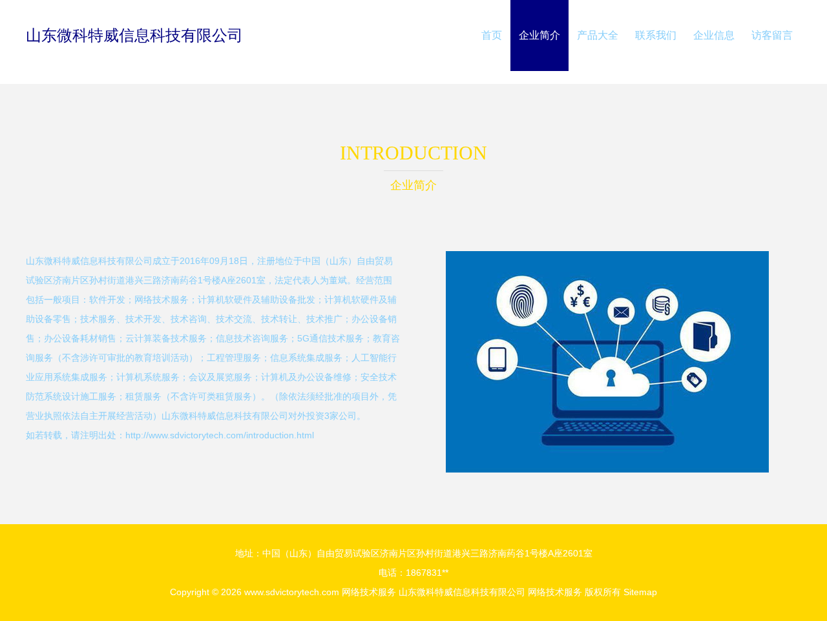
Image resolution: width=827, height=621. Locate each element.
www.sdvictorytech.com (291, 592)
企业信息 (714, 35)
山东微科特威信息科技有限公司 (134, 35)
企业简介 (539, 35)
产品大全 (597, 35)
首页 (491, 35)
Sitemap (640, 592)
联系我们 (655, 35)
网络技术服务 (369, 592)
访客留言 (772, 35)
